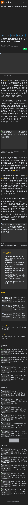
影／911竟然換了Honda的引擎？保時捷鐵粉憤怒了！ (19, 401)
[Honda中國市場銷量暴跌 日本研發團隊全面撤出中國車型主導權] (5, 360)
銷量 (18, 35)
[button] (26, 2)
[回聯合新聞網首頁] (2, 2)
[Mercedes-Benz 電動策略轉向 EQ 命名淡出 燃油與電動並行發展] (5, 417)
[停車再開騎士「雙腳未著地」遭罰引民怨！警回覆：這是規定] (5, 433)
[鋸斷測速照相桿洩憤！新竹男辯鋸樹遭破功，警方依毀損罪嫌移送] (7, 316)
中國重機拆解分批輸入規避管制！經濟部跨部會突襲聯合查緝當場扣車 (14, 270)
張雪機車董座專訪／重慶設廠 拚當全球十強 (14, 282)
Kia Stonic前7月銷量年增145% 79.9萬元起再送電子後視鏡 (18, 377)
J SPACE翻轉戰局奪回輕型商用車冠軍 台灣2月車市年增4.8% (19, 425)
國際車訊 (17, 6)
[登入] (23, 2)
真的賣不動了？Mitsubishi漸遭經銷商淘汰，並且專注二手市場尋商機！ (19, 393)
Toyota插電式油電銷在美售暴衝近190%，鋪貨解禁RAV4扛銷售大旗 (19, 351)
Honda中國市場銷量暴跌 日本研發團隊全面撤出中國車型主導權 (19, 359)
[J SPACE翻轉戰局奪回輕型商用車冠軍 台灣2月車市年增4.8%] (5, 425)
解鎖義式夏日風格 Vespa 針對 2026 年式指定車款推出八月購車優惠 (14, 264)
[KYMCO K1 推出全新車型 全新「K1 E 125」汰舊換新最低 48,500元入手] (5, 451)
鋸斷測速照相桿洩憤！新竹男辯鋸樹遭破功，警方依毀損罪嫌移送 (19, 316)
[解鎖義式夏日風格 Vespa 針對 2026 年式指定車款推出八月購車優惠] (5, 475)
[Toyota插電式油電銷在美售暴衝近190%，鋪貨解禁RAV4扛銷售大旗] (5, 352)
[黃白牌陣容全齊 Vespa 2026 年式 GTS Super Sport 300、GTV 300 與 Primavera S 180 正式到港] (5, 467)
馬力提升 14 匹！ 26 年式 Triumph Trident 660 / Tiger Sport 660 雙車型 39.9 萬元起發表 (19, 308)
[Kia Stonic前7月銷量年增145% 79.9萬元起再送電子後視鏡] (5, 377)
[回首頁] (8, 2)
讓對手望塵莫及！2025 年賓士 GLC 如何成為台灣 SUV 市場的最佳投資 (19, 409)
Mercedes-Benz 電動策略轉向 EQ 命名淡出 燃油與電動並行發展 (19, 417)
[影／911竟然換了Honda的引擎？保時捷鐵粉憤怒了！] (5, 401)
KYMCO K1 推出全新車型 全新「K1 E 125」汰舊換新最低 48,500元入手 (19, 451)
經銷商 (13, 35)
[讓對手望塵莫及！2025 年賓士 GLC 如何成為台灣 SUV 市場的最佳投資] (5, 409)
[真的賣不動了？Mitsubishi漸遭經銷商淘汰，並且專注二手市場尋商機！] (5, 393)
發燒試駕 (10, 6)
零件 (7, 35)
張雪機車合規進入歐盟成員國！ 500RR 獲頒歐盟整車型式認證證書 (14, 258)
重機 (3, 35)
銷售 (23, 35)
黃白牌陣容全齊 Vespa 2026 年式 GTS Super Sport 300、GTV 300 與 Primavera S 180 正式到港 (19, 467)
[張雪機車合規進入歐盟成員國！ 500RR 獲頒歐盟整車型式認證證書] (5, 459)
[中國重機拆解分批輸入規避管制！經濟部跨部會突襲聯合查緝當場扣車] (7, 300)
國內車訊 (3, 6)
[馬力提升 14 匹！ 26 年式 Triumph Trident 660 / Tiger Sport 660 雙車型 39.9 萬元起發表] (7, 308)
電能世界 (24, 6)
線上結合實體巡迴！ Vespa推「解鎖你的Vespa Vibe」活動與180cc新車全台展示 (15, 277)
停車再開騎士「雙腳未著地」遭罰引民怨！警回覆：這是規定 (19, 433)
